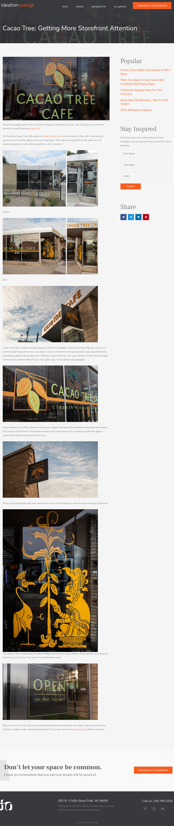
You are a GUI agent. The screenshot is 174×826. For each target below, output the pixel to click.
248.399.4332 (163, 801)
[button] (123, 217)
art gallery (120, 6)
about (79, 6)
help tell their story (53, 136)
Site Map (94, 822)
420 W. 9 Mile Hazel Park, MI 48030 (83, 801)
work (65, 6)
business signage (79, 729)
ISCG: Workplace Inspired (135, 110)
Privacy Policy (82, 822)
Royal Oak (34, 129)
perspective (99, 6)
